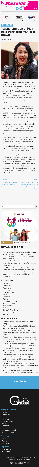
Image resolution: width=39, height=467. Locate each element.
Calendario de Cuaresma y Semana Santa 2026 (20, 322)
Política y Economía (10, 303)
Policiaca (6, 299)
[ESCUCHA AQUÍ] (19, 17)
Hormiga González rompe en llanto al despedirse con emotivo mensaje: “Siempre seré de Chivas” (20, 263)
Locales (5, 283)
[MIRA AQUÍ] (7, 17)
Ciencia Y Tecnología (10, 310)
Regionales (7, 25)
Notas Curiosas (8, 312)
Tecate (5, 314)
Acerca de (5, 441)
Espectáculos (8, 306)
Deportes (6, 297)
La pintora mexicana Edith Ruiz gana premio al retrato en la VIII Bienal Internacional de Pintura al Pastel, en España (20, 366)
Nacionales (7, 290)
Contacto (5, 443)
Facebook (7, 449)
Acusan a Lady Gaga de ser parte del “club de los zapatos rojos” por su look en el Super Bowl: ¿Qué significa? (20, 339)
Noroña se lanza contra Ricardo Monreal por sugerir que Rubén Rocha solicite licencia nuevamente (19, 274)
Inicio (4, 439)
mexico (5, 308)
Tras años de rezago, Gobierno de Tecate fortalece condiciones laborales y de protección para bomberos (20, 256)
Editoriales (7, 286)
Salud (5, 294)
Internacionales (8, 292)
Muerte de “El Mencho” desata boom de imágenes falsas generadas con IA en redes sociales (18, 350)
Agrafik (28, 459)
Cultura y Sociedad (10, 301)
